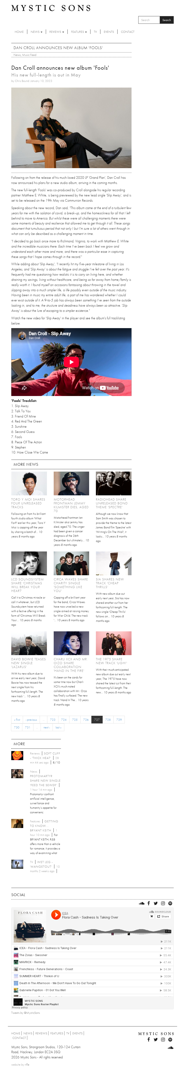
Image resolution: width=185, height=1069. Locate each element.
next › (47, 727)
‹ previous (31, 720)
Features (78, 32)
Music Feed (29, 55)
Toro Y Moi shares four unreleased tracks (28, 503)
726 (86, 720)
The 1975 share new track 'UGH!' (111, 661)
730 (16, 727)
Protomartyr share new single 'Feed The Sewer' (45, 780)
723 (53, 720)
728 (108, 720)
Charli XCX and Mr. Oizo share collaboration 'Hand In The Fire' (71, 665)
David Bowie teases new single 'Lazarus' (28, 663)
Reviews (55, 32)
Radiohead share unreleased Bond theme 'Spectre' (112, 503)
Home (19, 32)
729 (119, 720)
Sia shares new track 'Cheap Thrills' (110, 583)
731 (27, 727)
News (35, 32)
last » (58, 727)
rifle (27, 1064)
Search (166, 20)
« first (17, 720)
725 (75, 720)
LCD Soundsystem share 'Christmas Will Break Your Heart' (27, 585)
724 (64, 720)
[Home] (50, 8)
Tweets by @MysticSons (25, 1013)
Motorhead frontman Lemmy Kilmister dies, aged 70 (71, 505)
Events (109, 32)
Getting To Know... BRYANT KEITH (44, 825)
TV (95, 32)
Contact (127, 32)
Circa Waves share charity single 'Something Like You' (71, 585)
